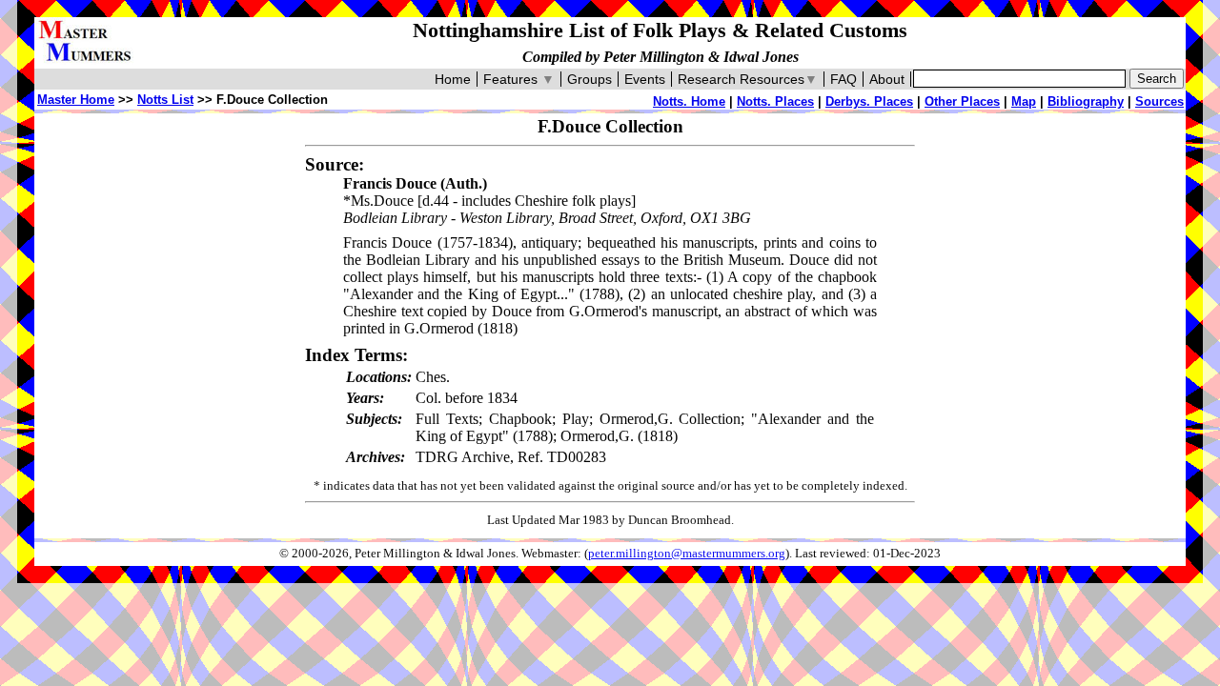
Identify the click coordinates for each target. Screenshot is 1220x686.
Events (644, 79)
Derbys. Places (869, 101)
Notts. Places (775, 101)
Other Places (962, 101)
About (887, 79)
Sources (1159, 101)
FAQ (843, 79)
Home (453, 79)
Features (519, 79)
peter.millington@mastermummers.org (686, 553)
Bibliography (1085, 101)
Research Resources (748, 79)
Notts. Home (689, 101)
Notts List (165, 99)
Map (1023, 101)
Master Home (75, 99)
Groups (589, 79)
